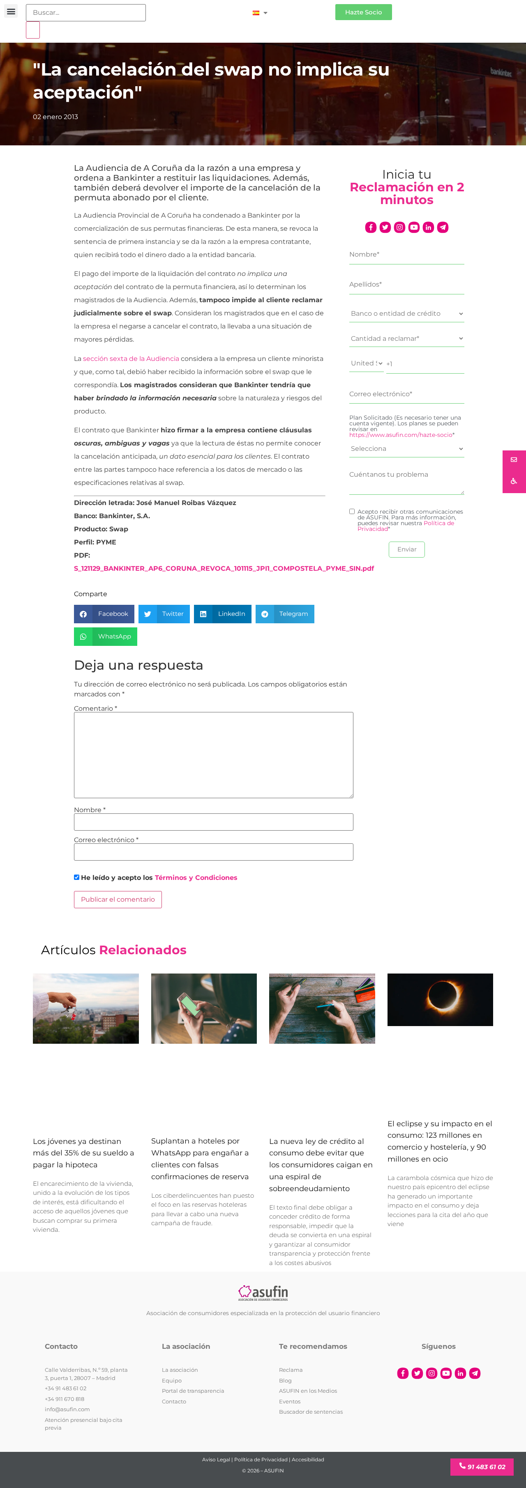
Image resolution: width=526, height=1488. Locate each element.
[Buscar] (33, 30)
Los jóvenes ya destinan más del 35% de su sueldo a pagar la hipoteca (83, 1153)
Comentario (95, 708)
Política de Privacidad (261, 1459)
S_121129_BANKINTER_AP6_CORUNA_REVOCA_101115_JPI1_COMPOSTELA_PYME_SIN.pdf (224, 568)
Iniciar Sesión (305, 9)
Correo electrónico (106, 840)
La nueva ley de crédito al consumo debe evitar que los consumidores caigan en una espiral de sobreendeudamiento (321, 1165)
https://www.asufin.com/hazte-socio (400, 435)
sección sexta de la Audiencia (131, 359)
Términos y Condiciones (196, 878)
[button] (11, 11)
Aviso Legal (216, 1459)
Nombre (90, 810)
